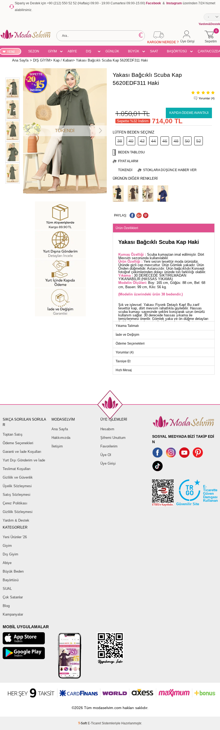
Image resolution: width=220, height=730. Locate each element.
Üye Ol (105, 455)
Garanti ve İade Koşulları (22, 452)
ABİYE (72, 51)
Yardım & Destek (16, 520)
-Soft (83, 723)
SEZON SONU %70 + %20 (33, 52)
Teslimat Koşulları (17, 469)
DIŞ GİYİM (90, 52)
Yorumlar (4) (207, 98)
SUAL (7, 589)
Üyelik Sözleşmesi (17, 486)
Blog (6, 606)
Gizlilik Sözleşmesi (17, 512)
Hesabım (107, 429)
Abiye (7, 563)
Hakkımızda (61, 438)
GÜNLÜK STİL (112, 52)
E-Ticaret (94, 723)
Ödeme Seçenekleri (18, 443)
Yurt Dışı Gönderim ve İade (24, 460)
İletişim (57, 446)
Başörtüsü (11, 580)
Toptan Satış (13, 434)
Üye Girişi (108, 463)
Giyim (7, 546)
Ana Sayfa (60, 429)
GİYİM (52, 51)
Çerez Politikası (15, 503)
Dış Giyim (10, 554)
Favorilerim (109, 446)
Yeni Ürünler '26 (15, 537)
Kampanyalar (13, 614)
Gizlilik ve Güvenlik (18, 477)
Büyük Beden (13, 571)
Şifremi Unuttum (113, 438)
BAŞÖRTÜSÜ (177, 51)
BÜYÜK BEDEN (133, 52)
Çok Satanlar (13, 597)
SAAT (154, 51)
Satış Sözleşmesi (16, 495)
